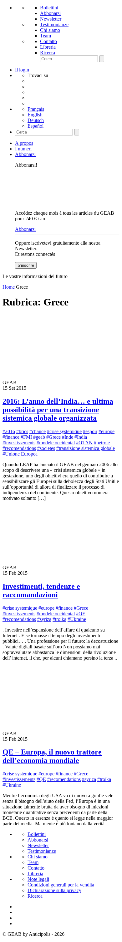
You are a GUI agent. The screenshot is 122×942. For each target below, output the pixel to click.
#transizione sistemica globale (85, 448)
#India (80, 437)
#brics (22, 431)
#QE (80, 613)
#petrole (102, 442)
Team (45, 35)
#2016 (9, 431)
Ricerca (47, 52)
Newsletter (50, 19)
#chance (37, 431)
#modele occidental (56, 442)
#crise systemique (64, 431)
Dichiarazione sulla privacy (54, 890)
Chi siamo (50, 30)
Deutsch (36, 120)
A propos (24, 143)
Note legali (38, 879)
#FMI (26, 437)
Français (36, 109)
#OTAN (84, 442)
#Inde (67, 437)
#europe (106, 431)
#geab (39, 437)
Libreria (48, 47)
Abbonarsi (50, 13)
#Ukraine (77, 619)
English (35, 114)
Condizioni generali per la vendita (61, 884)
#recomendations (19, 448)
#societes (46, 448)
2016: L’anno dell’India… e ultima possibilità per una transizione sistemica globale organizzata (58, 409)
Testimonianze (54, 24)
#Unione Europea (20, 453)
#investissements (19, 442)
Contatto (48, 41)
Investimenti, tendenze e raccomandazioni (41, 590)
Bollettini (49, 7)
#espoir (90, 431)
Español (35, 126)
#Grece (53, 437)
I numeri (23, 148)
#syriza (44, 619)
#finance (11, 437)
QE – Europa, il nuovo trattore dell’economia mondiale (52, 756)
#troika (59, 619)
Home (9, 287)
